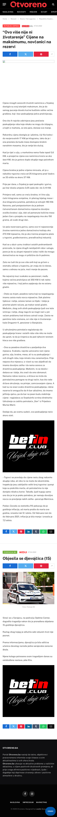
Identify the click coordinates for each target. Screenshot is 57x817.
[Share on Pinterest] (41, 54)
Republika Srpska (11, 26)
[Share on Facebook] (10, 54)
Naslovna (8, 12)
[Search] (53, 4)
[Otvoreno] (28, 4)
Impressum (28, 802)
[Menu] (4, 4)
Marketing (41, 802)
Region (33, 12)
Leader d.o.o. (41, 809)
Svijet (44, 12)
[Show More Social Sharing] (51, 54)
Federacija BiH (10, 552)
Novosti (21, 12)
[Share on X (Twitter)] (25, 54)
